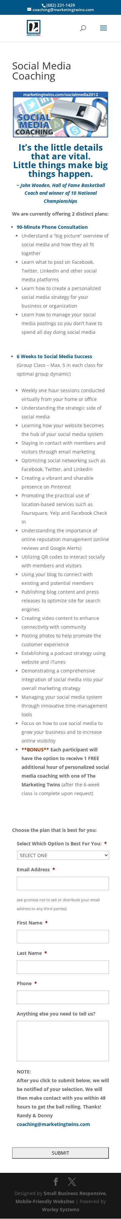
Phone (27, 983)
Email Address (36, 870)
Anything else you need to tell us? (56, 1014)
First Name (32, 923)
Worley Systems (60, 1209)
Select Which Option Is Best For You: (62, 844)
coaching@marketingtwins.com (53, 1124)
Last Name (32, 953)
